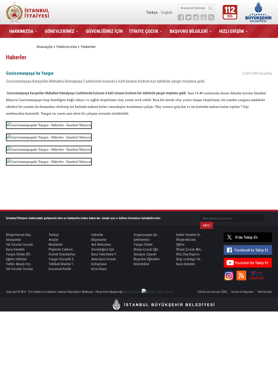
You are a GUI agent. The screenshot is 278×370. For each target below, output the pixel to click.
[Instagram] (228, 275)
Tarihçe (54, 235)
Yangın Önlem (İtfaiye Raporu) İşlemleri (19, 254)
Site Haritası (265, 292)
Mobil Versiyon (133, 292)
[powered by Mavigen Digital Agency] (158, 292)
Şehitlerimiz (142, 240)
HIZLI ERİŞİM (231, 31)
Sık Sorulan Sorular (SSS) (212, 292)
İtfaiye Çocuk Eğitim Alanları (147, 249)
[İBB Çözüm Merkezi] (256, 275)
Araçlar (53, 240)
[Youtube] (248, 263)
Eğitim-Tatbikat (16, 259)
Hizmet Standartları (62, 254)
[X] (248, 237)
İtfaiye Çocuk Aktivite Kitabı (189, 249)
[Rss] (241, 275)
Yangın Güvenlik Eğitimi (62, 259)
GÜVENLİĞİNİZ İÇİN (104, 31)
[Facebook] (248, 250)
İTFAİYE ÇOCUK (143, 31)
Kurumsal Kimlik (60, 269)
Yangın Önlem (143, 244)
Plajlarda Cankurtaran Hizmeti (62, 249)
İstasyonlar (13, 240)
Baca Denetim (15, 249)
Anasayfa (44, 46)
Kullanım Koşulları (242, 292)
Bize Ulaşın (99, 269)
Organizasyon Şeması (147, 235)
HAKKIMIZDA (21, 31)
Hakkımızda (66, 46)
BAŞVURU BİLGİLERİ (189, 31)
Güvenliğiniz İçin (102, 249)
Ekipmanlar (98, 240)
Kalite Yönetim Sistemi (189, 235)
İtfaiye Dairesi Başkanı (19, 235)
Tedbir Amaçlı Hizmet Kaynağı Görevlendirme (19, 264)
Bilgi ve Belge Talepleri (189, 259)
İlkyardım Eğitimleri (147, 259)
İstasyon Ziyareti (145, 254)
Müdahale (55, 244)
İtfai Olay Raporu (188, 254)
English (166, 12)
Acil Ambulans (101, 244)
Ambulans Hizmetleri (104, 259)
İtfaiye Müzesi (186, 240)
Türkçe (152, 12)
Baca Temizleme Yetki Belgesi (104, 254)
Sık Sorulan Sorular (19, 244)
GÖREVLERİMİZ (59, 31)
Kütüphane (98, 264)
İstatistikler (141, 264)
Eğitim (180, 244)
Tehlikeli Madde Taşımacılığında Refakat (62, 264)
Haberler (88, 46)
